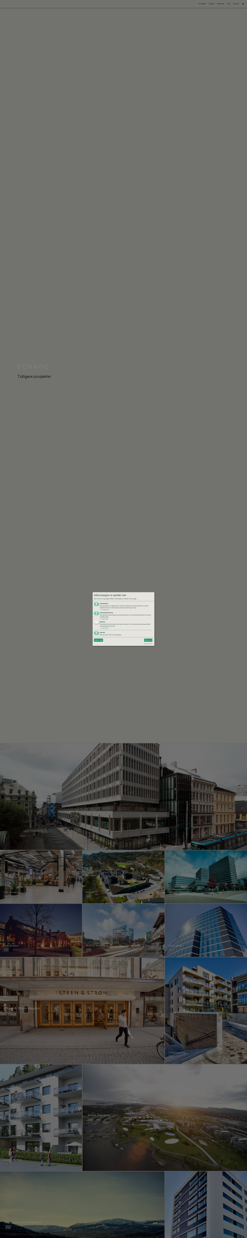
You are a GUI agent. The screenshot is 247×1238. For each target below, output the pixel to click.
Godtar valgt (99, 640)
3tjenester (104, 628)
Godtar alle (148, 640)
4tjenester (104, 619)
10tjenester (104, 610)
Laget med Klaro (148, 643)
